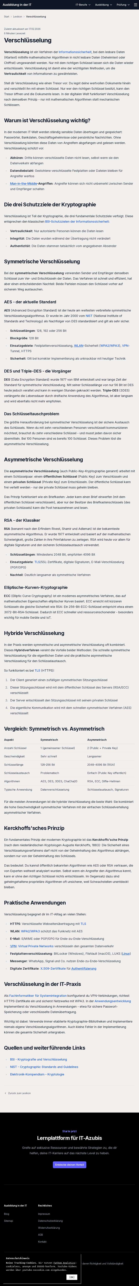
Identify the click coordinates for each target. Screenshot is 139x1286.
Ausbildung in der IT (17, 4)
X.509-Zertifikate (53, 968)
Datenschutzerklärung (50, 1220)
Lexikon (17, 16)
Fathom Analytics (64, 1263)
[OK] (72, 1277)
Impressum (44, 1213)
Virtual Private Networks (36, 946)
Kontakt (42, 1241)
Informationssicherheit (75, 52)
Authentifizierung (83, 968)
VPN (125, 345)
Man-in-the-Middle (23, 183)
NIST (89, 316)
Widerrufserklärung (49, 1227)
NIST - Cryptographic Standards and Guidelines (44, 1067)
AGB (40, 1234)
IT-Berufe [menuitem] (81, 4)
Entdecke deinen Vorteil (69, 1164)
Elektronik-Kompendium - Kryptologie (37, 1074)
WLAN (78, 345)
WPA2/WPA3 (109, 345)
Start (6, 16)
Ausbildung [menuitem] (102, 4)
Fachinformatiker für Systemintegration (38, 995)
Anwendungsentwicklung (113, 1001)
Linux (126, 953)
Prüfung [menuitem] (121, 4)
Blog (6, 1213)
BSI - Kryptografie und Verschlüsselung (38, 1059)
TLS (37, 562)
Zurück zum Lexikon (19, 1093)
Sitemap (8, 1220)
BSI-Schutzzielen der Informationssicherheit (77, 221)
